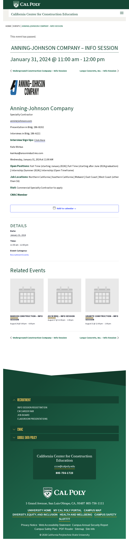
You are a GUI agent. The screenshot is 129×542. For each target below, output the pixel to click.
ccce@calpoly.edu (64, 466)
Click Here (39, 140)
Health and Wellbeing (76, 514)
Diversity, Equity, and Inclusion (35, 514)
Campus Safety (105, 514)
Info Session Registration (32, 407)
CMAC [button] (20, 429)
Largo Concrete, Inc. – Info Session (98, 71)
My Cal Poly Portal (67, 510)
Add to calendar (65, 208)
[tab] (64, 399)
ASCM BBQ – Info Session (61, 316)
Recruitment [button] (24, 400)
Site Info (90, 529)
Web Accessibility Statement (54, 525)
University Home (39, 510)
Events (16, 26)
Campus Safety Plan (45, 529)
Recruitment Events (19, 254)
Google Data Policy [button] (27, 437)
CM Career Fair (25, 411)
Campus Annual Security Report (90, 525)
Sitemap (79, 529)
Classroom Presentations (32, 419)
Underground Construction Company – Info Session (39, 71)
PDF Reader (66, 529)
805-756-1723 (64, 473)
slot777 (64, 519)
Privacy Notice (29, 525)
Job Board (23, 415)
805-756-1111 (95, 503)
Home (8, 26)
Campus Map (92, 510)
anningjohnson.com (21, 121)
